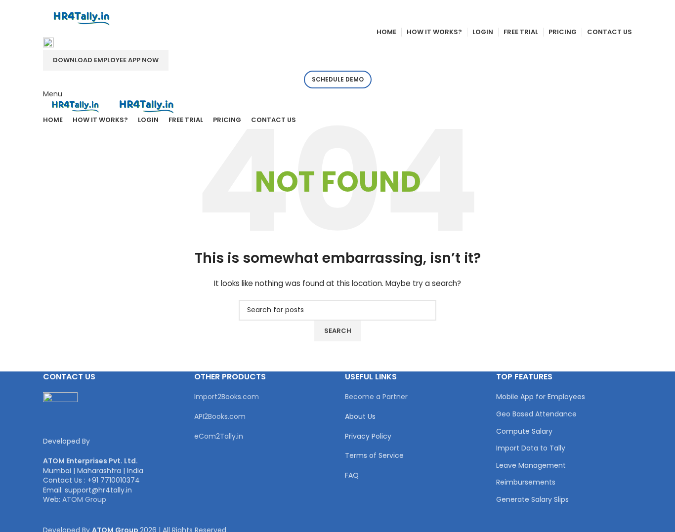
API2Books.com (220, 416)
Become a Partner (376, 397)
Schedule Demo (338, 79)
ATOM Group (84, 499)
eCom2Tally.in (218, 436)
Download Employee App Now (106, 60)
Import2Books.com (226, 397)
